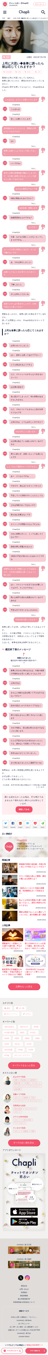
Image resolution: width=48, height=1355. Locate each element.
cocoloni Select (24, 1336)
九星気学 (33, 1080)
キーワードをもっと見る (23, 1065)
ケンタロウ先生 (19, 1128)
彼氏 (23, 1032)
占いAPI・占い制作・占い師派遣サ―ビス (24, 1327)
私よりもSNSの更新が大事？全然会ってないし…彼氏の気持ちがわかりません (32, 902)
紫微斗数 (17, 1083)
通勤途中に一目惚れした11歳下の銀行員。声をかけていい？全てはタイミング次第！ (12, 946)
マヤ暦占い (27, 1083)
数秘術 (26, 1097)
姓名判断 (17, 1089)
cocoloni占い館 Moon (24, 1320)
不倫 (7, 1055)
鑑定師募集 (24, 1296)
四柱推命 (23, 1080)
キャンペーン (12, 1014)
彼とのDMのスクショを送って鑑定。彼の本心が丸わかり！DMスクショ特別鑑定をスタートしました (35, 946)
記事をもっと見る (24, 986)
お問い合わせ (24, 1289)
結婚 (7, 1038)
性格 (21, 1050)
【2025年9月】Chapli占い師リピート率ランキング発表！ (35, 971)
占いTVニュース (24, 1324)
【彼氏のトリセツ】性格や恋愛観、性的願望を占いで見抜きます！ (31, 890)
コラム (28, 1014)
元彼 (7, 1044)
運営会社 (24, 1286)
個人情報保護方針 (24, 1299)
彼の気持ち (9, 1027)
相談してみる (24, 809)
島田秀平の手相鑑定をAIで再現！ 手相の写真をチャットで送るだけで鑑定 (12, 971)
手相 (32, 1097)
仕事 (31, 1050)
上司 (38, 72)
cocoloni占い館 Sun (24, 1333)
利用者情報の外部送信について (24, 1302)
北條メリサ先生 (19, 1094)
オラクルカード (35, 1086)
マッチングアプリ (23, 1055)
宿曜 (15, 1080)
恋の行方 (24, 1027)
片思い (29, 72)
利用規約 (24, 1292)
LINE (19, 72)
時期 (36, 1027)
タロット (21, 852)
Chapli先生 (22, 840)
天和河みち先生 (19, 1105)
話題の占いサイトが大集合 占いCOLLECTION (24, 1330)
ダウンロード (39, 4)
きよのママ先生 (19, 1077)
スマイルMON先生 (20, 1117)
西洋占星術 (18, 1109)
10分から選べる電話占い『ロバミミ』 (24, 1317)
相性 (17, 1038)
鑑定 (7, 57)
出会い (18, 1044)
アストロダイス (19, 1123)
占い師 (21, 1008)
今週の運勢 (9, 1032)
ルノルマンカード (20, 1086)
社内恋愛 (9, 72)
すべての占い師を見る (23, 1143)
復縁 (27, 1038)
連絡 (38, 1038)
